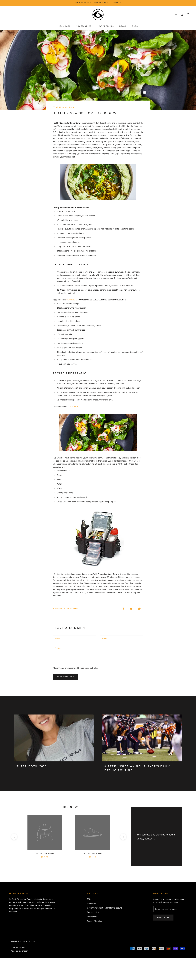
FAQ (89, 899)
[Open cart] (188, 14)
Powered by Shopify (19, 951)
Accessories (83, 26)
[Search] (182, 14)
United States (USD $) (21, 941)
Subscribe (163, 918)
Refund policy (93, 912)
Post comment (65, 677)
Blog (135, 26)
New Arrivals (105, 26)
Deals (122, 26)
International (92, 916)
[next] (123, 837)
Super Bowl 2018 (31, 766)
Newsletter (92, 903)
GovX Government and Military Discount (104, 908)
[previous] (14, 837)
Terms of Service (94, 921)
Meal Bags (64, 26)
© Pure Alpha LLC (20, 947)
